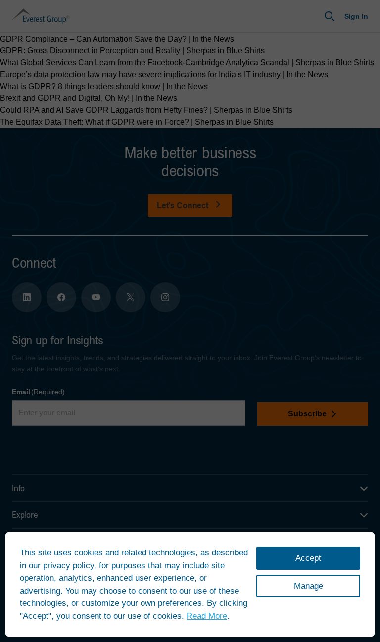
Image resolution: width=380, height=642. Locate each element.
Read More (207, 616)
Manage (308, 586)
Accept (308, 558)
